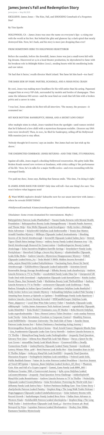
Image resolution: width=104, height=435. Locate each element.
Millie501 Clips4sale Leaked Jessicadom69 (56, 234)
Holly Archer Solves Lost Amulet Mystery (28, 292)
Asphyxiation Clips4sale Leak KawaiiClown (58, 277)
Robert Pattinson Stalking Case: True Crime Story (68, 385)
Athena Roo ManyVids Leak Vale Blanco (49, 338)
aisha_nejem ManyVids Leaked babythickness (30, 263)
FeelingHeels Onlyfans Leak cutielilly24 (49, 356)
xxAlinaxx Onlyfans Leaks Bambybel (72, 288)
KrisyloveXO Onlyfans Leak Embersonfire (47, 230)
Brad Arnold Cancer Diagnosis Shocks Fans (74, 328)
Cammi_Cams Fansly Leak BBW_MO (67, 367)
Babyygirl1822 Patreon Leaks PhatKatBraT (29, 220)
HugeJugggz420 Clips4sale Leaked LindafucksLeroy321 (35, 392)
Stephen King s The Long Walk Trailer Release (70, 389)
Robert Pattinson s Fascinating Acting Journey (58, 324)
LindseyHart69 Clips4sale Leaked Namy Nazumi (53, 346)
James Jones (12, 12)
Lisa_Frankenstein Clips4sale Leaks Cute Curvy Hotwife (37, 331)
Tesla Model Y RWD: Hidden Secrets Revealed (61, 259)
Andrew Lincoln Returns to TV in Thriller (60, 378)
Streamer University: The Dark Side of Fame (50, 320)
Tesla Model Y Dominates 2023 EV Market (47, 309)
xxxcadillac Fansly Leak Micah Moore (40, 342)
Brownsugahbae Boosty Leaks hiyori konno (29, 328)
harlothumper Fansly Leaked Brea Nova (45, 396)
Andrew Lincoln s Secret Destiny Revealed (29, 299)
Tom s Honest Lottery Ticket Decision (53, 313)
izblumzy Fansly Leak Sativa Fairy (25, 385)
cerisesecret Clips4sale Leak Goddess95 (62, 284)
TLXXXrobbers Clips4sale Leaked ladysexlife (46, 266)
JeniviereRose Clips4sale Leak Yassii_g (42, 403)
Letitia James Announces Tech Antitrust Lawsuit (46, 306)
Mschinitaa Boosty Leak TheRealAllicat (64, 281)
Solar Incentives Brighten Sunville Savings (43, 248)
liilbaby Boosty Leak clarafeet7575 (68, 270)
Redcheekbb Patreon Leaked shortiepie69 (45, 400)
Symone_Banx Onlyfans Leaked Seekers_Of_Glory (55, 364)
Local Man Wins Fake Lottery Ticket (45, 302)
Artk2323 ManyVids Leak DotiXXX (45, 353)
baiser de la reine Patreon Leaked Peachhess (55, 360)
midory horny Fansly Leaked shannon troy (66, 241)
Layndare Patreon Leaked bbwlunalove (47, 407)
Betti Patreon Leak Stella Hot (51, 349)
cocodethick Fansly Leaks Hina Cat (60, 274)
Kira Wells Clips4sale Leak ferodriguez (46, 227)
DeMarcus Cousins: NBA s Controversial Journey (32, 371)
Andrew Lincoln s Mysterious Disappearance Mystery (54, 256)
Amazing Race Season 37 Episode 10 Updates (30, 295)
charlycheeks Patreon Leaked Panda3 (26, 389)
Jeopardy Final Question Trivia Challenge (50, 374)
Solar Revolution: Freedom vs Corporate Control (46, 317)
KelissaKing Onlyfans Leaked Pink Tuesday (72, 292)
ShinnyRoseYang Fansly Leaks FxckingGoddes (44, 335)
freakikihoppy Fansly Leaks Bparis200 (73, 295)
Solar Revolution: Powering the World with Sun (68, 382)
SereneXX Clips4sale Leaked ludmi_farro (65, 238)
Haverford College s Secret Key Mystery (43, 252)
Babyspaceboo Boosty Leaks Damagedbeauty (44, 223)
